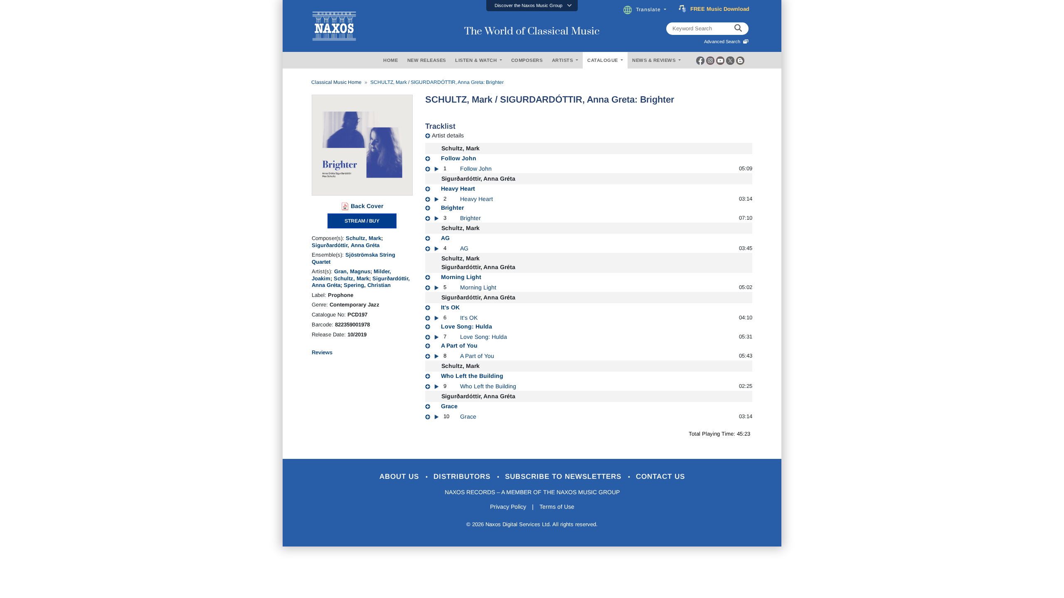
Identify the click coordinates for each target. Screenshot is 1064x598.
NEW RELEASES (426, 60)
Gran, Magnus (352, 271)
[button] (532, 5)
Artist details (448, 135)
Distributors (463, 476)
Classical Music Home (336, 82)
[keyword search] (738, 28)
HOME (390, 60)
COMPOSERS (527, 60)
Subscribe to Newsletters (564, 476)
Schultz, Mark (363, 238)
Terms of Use (556, 506)
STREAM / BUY (362, 221)
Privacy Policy (508, 506)
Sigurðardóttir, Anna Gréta (345, 245)
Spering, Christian (367, 285)
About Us (400, 476)
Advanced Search (723, 41)
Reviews (322, 352)
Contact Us (660, 476)
